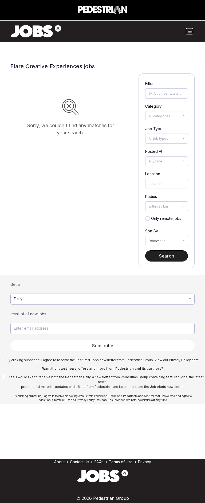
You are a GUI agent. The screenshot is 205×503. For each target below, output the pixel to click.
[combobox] (166, 116)
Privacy (144, 461)
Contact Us (79, 461)
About (59, 461)
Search (166, 256)
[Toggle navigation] (189, 31)
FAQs (99, 461)
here (195, 360)
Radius (151, 196)
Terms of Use (62, 399)
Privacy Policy (86, 399)
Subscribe (102, 345)
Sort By (151, 231)
